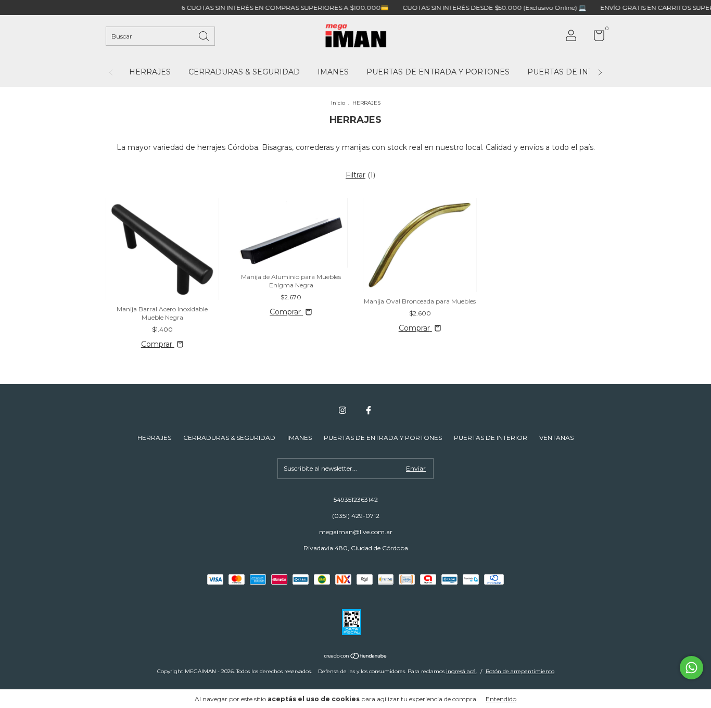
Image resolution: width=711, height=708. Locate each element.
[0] (595, 38)
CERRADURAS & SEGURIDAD (244, 72)
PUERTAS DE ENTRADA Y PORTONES (438, 72)
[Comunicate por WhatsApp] (691, 667)
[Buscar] (204, 35)
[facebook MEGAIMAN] (368, 410)
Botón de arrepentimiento (520, 671)
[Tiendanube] (355, 657)
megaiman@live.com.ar (355, 532)
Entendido (501, 699)
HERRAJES (150, 72)
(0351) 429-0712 (355, 516)
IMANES (333, 72)
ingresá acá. (461, 671)
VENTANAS (556, 437)
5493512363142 (356, 499)
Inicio (338, 102)
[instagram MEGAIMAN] (342, 410)
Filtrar (355, 175)
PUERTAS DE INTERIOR (572, 72)
